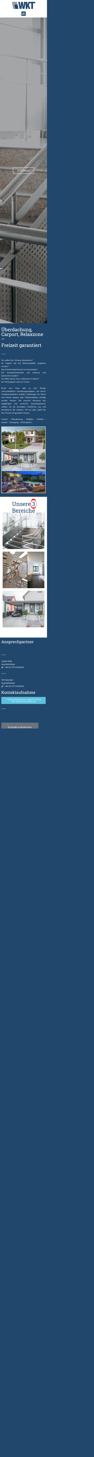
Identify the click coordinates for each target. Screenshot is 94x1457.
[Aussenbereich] (23, 609)
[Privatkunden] (23, 570)
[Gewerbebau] (23, 530)
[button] (23, 13)
